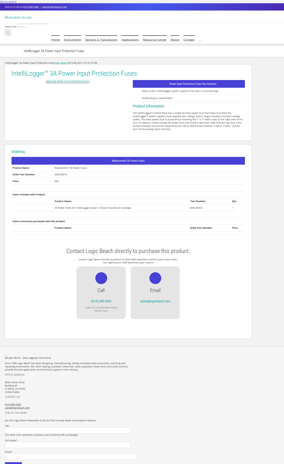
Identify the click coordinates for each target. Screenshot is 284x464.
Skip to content (8, 1)
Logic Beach (61, 62)
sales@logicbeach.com (54, 6)
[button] (200, 39)
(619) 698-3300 (31, 6)
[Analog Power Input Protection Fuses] (67, 81)
